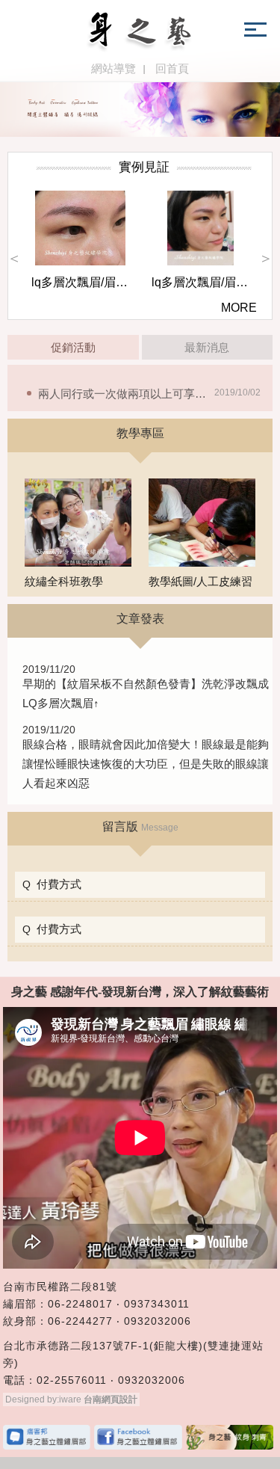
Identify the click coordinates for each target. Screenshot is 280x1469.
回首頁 (172, 68)
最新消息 (206, 347)
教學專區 (140, 433)
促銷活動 (73, 347)
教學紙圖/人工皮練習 (200, 581)
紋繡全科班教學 (64, 581)
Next (265, 257)
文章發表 (140, 618)
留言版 (140, 826)
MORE (239, 307)
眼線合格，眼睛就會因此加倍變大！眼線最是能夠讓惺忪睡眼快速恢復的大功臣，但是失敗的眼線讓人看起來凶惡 (145, 763)
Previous (14, 257)
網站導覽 (113, 68)
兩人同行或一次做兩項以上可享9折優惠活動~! (152, 393)
